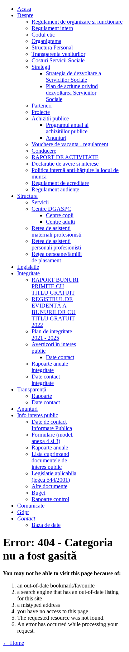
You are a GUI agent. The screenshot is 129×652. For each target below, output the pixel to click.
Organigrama (46, 41)
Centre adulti (60, 222)
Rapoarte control (50, 499)
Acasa (24, 9)
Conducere (44, 151)
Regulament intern (52, 28)
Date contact (60, 357)
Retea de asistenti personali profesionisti (56, 244)
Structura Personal (52, 47)
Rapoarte (42, 396)
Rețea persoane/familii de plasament (57, 257)
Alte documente (49, 486)
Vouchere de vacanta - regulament (70, 144)
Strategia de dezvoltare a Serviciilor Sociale (73, 76)
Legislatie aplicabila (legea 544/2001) (54, 476)
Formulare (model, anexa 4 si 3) (52, 438)
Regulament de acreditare (60, 183)
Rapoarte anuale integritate (50, 367)
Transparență (31, 389)
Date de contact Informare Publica (52, 425)
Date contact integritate (46, 379)
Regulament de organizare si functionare (77, 22)
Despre (25, 15)
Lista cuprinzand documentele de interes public (50, 460)
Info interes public (37, 415)
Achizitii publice (50, 118)
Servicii (40, 202)
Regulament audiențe (55, 189)
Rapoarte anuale (50, 447)
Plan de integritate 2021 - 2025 (52, 334)
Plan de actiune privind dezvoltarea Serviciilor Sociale (72, 92)
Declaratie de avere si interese (65, 164)
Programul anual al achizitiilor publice (67, 128)
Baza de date (46, 525)
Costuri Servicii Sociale (58, 60)
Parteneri (42, 106)
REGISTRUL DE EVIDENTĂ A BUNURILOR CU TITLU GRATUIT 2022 (54, 312)
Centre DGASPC (51, 209)
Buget (38, 493)
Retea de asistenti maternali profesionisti (56, 231)
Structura (27, 196)
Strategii (41, 67)
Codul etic (43, 35)
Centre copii (59, 215)
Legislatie (28, 267)
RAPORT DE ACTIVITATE (65, 157)
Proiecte (41, 112)
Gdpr (23, 512)
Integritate (28, 273)
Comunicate (30, 506)
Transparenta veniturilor (58, 54)
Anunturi (56, 138)
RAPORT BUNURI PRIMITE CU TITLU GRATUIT (55, 286)
